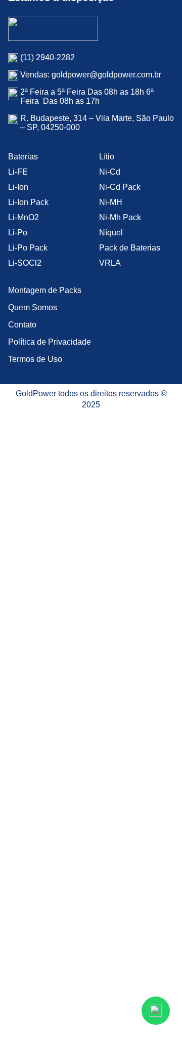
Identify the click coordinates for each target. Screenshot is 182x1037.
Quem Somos (32, 307)
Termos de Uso (35, 359)
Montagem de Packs (44, 290)
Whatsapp (156, 1011)
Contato (22, 324)
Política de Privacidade (49, 342)
